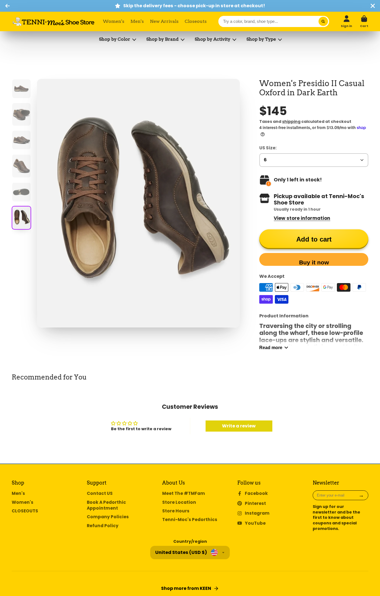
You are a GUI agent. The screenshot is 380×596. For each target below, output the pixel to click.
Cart (364, 21)
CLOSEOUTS (25, 511)
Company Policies (108, 517)
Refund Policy (103, 526)
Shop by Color (114, 39)
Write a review (239, 426)
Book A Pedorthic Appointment (106, 505)
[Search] (323, 21)
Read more (270, 347)
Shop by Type (261, 39)
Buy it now (314, 262)
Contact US (100, 493)
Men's (137, 21)
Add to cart (314, 239)
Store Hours (175, 511)
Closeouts (196, 21)
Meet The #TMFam (183, 493)
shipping (291, 121)
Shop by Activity (212, 39)
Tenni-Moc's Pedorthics (189, 519)
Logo (53, 21)
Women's (113, 21)
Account (346, 21)
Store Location (179, 502)
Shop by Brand (162, 39)
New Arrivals (164, 21)
